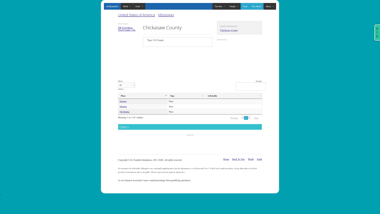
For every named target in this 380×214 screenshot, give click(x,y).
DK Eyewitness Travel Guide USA (127, 29)
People (232, 6)
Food (245, 6)
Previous (234, 118)
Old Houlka (124, 111)
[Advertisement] (235, 61)
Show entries (121, 85)
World (125, 6)
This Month (256, 6)
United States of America (136, 14)
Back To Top (238, 159)
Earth (138, 6)
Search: (259, 81)
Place (123, 95)
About (268, 6)
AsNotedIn (112, 6)
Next (256, 118)
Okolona (123, 106)
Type (172, 95)
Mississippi (166, 14)
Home (226, 159)
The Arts (218, 6)
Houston (123, 101)
